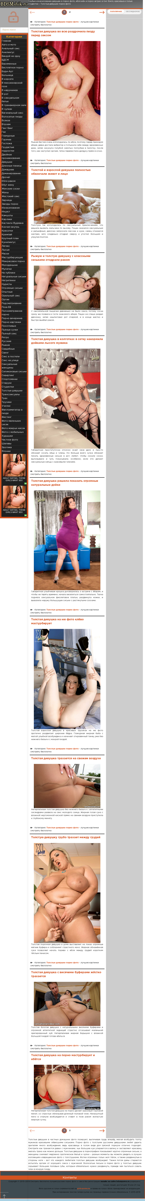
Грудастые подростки (8, 149)
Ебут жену (8, 185)
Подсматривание (11, 303)
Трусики (6, 402)
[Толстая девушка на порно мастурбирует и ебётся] (67, 1087)
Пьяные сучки (10, 330)
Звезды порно (10, 204)
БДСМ (5, 60)
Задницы (7, 200)
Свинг (5, 353)
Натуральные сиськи (14, 277)
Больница (7, 75)
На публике (8, 273)
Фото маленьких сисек (11, 423)
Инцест (6, 212)
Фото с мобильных (13, 432)
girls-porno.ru (83, 1188)
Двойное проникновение (11, 156)
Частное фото (10, 440)
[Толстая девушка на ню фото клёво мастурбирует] (67, 679)
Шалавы (6, 444)
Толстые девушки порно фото (62, 22)
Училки (6, 406)
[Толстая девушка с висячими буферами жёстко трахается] (67, 1004)
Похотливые (9, 326)
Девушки (7, 162)
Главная (6, 41)
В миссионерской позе (12, 85)
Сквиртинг (8, 375)
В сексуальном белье (10, 100)
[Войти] (13, 17)
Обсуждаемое (133, 11)
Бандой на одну (11, 56)
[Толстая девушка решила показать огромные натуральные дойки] (67, 540)
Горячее (6, 140)
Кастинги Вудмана (12, 223)
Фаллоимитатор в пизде (12, 411)
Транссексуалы (11, 394)
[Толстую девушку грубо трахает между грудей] (67, 893)
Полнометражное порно (12, 313)
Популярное (116, 11)
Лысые (5, 250)
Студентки (8, 387)
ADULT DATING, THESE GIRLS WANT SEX (14, 479)
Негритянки (8, 280)
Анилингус (8, 52)
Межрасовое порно (13, 261)
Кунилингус (9, 242)
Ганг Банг (7, 128)
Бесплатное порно (13, 68)
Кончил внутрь (10, 227)
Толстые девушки (12, 391)
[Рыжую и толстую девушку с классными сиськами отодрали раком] (67, 288)
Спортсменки (9, 379)
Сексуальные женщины (9, 366)
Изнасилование (11, 208)
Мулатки (7, 269)
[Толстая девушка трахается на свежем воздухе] (67, 786)
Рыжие (6, 345)
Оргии (5, 300)
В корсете (8, 79)
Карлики (7, 219)
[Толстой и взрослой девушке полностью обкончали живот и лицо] (67, 202)
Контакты (70, 1177)
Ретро (5, 337)
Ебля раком (8, 181)
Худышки (7, 436)
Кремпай (7, 235)
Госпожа (7, 143)
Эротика (7, 447)
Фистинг (6, 417)
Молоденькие (10, 265)
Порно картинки (11, 322)
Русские (6, 341)
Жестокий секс (10, 196)
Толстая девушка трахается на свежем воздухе (66, 758)
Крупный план (10, 238)
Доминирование (11, 173)
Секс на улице (10, 360)
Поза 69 (6, 307)
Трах (4, 398)
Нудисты (7, 284)
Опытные (7, 292)
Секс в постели (11, 357)
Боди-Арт (7, 71)
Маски (5, 254)
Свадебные (8, 349)
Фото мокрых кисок (13, 428)
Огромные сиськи (12, 288)
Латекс (6, 246)
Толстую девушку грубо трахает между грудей (65, 837)
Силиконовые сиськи (14, 372)
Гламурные (8, 136)
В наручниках (10, 90)
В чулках (7, 109)
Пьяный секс (9, 334)
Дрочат (6, 177)
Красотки (7, 231)
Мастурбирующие (12, 258)
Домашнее (8, 170)
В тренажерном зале (14, 105)
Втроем (6, 124)
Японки (6, 451)
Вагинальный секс (12, 113)
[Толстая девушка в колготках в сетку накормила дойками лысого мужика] (67, 399)
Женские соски (11, 189)
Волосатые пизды (12, 117)
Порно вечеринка (12, 318)
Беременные (9, 64)
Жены (5, 193)
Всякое (6, 121)
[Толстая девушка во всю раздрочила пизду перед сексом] (67, 91)
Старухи (6, 383)
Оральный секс (11, 296)
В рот (5, 94)
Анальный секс (11, 49)
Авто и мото (9, 45)
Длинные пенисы (12, 166)
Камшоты (7, 216)
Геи (4, 132)
